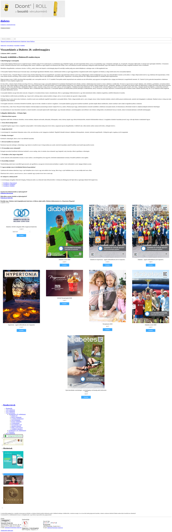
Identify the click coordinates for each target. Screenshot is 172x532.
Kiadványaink (9, 41)
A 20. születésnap (10, 45)
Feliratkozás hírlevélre (7, 198)
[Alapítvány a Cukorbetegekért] (25, 526)
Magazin (3, 41)
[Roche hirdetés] (13, 468)
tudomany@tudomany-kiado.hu (13, 527)
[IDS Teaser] (13, 484)
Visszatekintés (17, 45)
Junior (28, 41)
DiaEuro (32, 41)
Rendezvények (17, 41)
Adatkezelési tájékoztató (7, 530)
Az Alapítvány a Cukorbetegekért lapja (8, 24)
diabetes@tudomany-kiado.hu (55, 527)
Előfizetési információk (7, 193)
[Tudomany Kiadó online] (5, 521)
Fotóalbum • (10, 183)
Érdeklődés (22, 45)
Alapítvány (24, 41)
